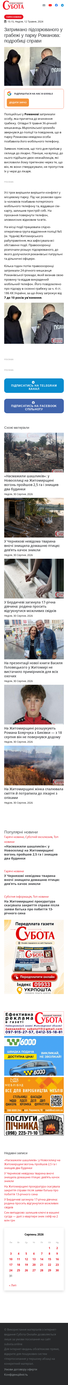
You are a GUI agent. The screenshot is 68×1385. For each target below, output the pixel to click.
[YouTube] (50, 5)
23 (57, 1265)
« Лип (12, 1285)
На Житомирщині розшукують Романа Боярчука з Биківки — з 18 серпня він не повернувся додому (33, 732)
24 (10, 1270)
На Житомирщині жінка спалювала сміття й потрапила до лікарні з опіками (33, 793)
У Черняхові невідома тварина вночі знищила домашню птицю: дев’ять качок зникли (32, 545)
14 (41, 1259)
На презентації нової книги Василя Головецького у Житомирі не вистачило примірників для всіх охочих (33, 669)
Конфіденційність (16, 1374)
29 (49, 1270)
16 (57, 1259)
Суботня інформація (18, 897)
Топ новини (41, 897)
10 (10, 1259)
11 (18, 1259)
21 (41, 1265)
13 (34, 1259)
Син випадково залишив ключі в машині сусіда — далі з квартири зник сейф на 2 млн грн (31, 1216)
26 (26, 1270)
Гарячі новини (14, 837)
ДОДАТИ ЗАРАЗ (18, 102)
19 (26, 1265)
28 (41, 1270)
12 (26, 1259)
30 (57, 1270)
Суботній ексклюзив (38, 837)
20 (34, 1265)
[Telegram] (62, 5)
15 (49, 1259)
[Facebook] (56, 5)
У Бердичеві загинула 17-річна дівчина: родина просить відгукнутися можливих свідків (30, 606)
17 (10, 1265)
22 (49, 1265)
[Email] (44, 5)
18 (18, 1265)
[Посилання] (13, 5)
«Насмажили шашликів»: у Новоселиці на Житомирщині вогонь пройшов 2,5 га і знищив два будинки (31, 482)
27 (34, 1270)
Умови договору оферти (20, 1369)
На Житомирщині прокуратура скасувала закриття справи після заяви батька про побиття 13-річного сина (31, 907)
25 (18, 1270)
